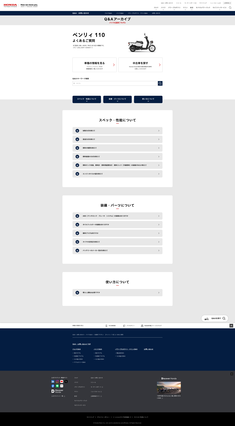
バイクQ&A (89, 334)
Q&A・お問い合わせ (167, 3)
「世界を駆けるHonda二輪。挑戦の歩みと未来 (169, 397)
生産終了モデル (98, 334)
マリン (185, 7)
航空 (191, 7)
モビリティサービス (219, 7)
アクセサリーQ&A (80, 362)
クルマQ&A (77, 349)
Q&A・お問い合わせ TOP (82, 344)
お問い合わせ (148, 349)
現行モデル (77, 353)
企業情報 (226, 3)
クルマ (156, 7)
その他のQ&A (78, 359)
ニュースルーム (214, 3)
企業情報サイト (95, 396)
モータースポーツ (190, 3)
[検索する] (230, 7)
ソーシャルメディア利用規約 (121, 417)
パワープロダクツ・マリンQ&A (126, 349)
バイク (163, 7)
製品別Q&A (120, 353)
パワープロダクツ (174, 7)
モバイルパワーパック (203, 7)
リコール (178, 3)
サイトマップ (203, 3)
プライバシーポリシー (103, 417)
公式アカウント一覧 (57, 396)
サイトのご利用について (141, 417)
